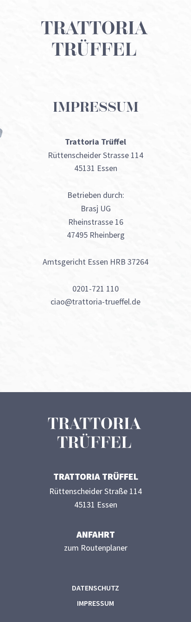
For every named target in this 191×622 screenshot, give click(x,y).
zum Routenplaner (95, 547)
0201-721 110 (95, 288)
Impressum (95, 603)
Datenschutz (95, 587)
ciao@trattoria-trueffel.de (95, 301)
